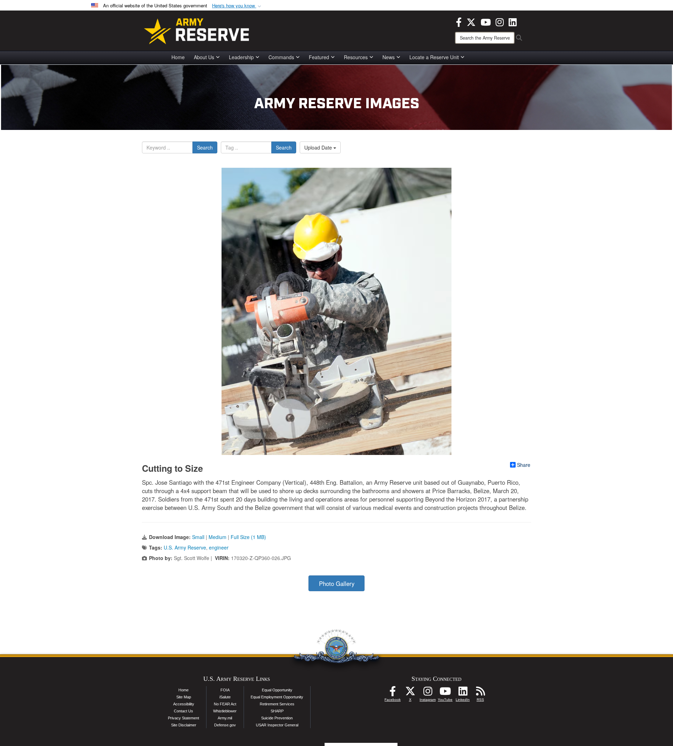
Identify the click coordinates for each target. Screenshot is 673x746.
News (388, 57)
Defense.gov (225, 725)
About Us (204, 57)
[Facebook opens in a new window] (459, 21)
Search (205, 147)
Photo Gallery (336, 583)
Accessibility (183, 704)
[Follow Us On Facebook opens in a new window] (392, 693)
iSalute (225, 697)
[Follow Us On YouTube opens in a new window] (445, 693)
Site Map (183, 697)
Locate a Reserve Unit (434, 57)
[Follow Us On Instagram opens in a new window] (427, 693)
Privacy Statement (183, 718)
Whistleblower (225, 711)
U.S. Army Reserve (185, 547)
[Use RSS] (480, 693)
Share (523, 465)
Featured (319, 57)
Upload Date (318, 147)
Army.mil (225, 718)
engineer (219, 547)
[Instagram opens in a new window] (500, 21)
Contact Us (183, 711)
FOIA (225, 690)
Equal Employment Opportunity (277, 697)
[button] (237, 5)
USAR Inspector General (277, 725)
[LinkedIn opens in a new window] (513, 21)
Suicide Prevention (277, 718)
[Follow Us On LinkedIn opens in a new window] (462, 693)
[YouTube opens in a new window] (486, 21)
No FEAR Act (225, 704)
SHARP (277, 711)
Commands (281, 57)
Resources (356, 57)
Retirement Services (277, 704)
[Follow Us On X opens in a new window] (410, 693)
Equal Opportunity (277, 690)
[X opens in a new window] (471, 21)
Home (178, 57)
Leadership (241, 57)
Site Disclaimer (183, 725)
